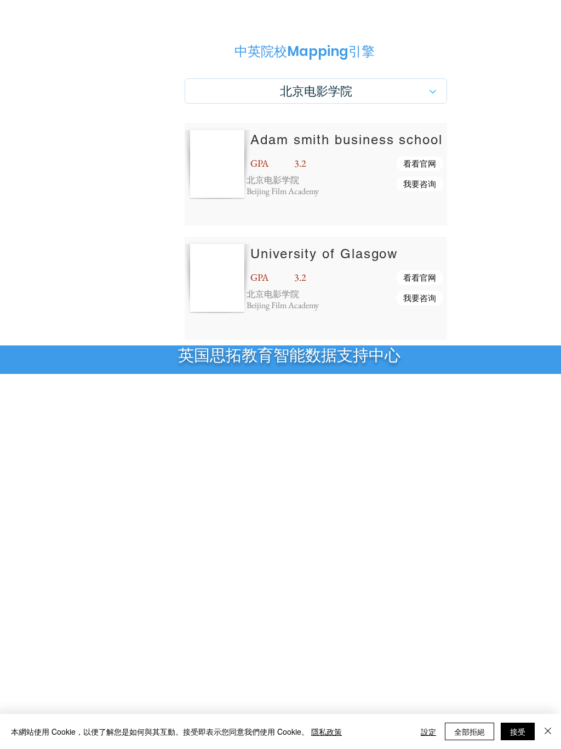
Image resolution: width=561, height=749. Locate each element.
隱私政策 (326, 731)
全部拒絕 (469, 731)
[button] (419, 163)
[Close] (547, 731)
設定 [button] (428, 731)
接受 (517, 731)
